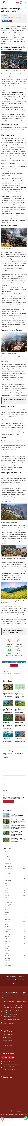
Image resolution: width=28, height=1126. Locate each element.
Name (5, 778)
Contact (14, 983)
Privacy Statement (7, 980)
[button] (3, 21)
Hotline (9, 644)
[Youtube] (12, 1057)
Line (9, 653)
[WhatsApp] (18, 640)
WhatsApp (18, 644)
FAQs (20, 976)
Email (4, 784)
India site (19, 1111)
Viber (18, 653)
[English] (18, 2)
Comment (5, 757)
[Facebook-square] (2, 1057)
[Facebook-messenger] (5, 1057)
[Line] (9, 649)
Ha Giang (8, 17)
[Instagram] (9, 1057)
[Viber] (18, 649)
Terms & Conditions (20, 980)
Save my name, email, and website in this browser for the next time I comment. (13, 798)
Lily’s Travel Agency (11, 976)
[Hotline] (9, 640)
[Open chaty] (2, 1119)
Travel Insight (18, 17)
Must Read (12, 17)
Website (5, 790)
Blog (4, 17)
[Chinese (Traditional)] (16, 2)
